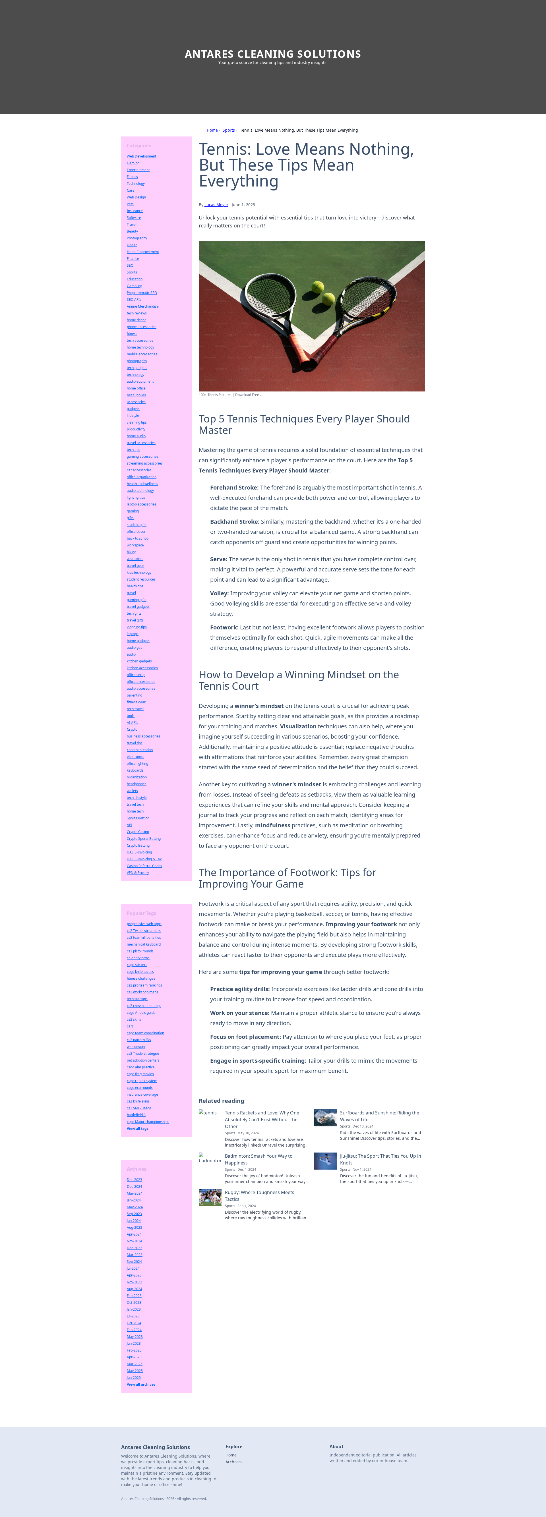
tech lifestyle (137, 797)
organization (137, 777)
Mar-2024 (134, 1193)
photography (137, 360)
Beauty (132, 231)
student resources (141, 579)
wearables (135, 558)
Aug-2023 (134, 1227)
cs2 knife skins (138, 1101)
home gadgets (138, 640)
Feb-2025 (134, 1350)
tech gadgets (137, 367)
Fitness (132, 176)
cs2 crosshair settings (144, 1005)
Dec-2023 (134, 1179)
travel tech (135, 804)
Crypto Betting (138, 845)
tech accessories (140, 340)
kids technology (139, 572)
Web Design (136, 197)
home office (136, 388)
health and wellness (142, 483)
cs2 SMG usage (139, 1108)
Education (134, 279)
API (129, 824)
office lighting (137, 763)
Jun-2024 (134, 1220)
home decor (136, 320)
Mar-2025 (134, 1363)
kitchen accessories (142, 668)
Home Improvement (143, 251)
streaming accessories (145, 463)
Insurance (135, 210)
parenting (134, 695)
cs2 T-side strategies (143, 1053)
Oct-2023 (134, 1302)
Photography (137, 238)
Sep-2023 (134, 1213)
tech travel (135, 708)
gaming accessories (142, 456)
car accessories (139, 470)
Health (132, 245)
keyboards (135, 770)
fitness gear (136, 702)
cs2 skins (134, 1019)
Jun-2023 (134, 1343)
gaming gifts (136, 599)
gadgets (133, 408)
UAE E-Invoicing (139, 852)
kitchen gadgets (139, 661)
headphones (136, 784)
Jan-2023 (134, 1309)
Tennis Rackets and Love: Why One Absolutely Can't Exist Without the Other (262, 1120)
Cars (130, 190)
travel (131, 592)
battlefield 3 (136, 1114)
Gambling (134, 285)
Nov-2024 (134, 1241)
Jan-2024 (134, 1200)
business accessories (143, 736)
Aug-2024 (134, 1288)
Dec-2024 (134, 1186)
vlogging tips (137, 627)
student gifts (136, 524)
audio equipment (140, 381)
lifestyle (133, 415)
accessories (136, 401)
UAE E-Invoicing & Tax (144, 859)
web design (136, 1046)
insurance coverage (142, 1094)
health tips (135, 586)
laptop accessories (141, 504)
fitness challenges (141, 978)
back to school (138, 538)
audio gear (135, 647)
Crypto (132, 729)
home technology (140, 347)
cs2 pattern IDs (139, 1039)
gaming (133, 511)
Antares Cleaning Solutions (273, 54)
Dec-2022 (134, 1247)
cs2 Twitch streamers (144, 930)
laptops (132, 633)
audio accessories (141, 688)
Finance (133, 258)
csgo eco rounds (140, 1087)
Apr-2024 (134, 1234)
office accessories (141, 681)
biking (131, 552)
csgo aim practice (141, 1067)
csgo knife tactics (140, 971)
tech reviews (137, 313)
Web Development (141, 156)
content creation (140, 749)
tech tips (133, 449)
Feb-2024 (134, 1329)
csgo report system (142, 1080)
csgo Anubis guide (141, 1012)
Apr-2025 (134, 1357)
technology (135, 374)
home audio (136, 436)
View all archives (141, 1384)
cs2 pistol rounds (140, 951)
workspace (135, 545)
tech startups (137, 998)
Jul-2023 (133, 1316)
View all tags (137, 1128)
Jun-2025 (134, 1377)
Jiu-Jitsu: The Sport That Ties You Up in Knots (380, 1159)
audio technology (140, 490)
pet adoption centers (143, 1060)
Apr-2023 (134, 1275)
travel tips (134, 743)
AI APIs (132, 722)
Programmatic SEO (142, 292)
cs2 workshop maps (142, 992)
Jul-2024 (133, 1268)
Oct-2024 (134, 1323)
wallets (132, 790)
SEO (130, 265)
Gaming (133, 163)
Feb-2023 (134, 1295)
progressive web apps (144, 923)
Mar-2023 (134, 1254)
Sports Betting (138, 818)
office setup (136, 674)
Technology (136, 183)
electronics (135, 756)
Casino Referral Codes (144, 865)
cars (130, 1026)
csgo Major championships (148, 1121)
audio (131, 654)
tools (131, 715)
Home (212, 130)
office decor (136, 531)
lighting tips (136, 497)
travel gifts (135, 620)
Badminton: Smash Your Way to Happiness (259, 1159)
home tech (135, 811)
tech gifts (134, 613)
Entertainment (138, 169)
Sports (229, 130)
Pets (130, 204)
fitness (132, 333)
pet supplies (136, 395)
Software (134, 217)
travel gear (135, 565)
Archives (234, 1461)
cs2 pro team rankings (144, 985)
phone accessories (141, 326)
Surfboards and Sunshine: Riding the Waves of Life (379, 1116)
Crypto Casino (138, 831)
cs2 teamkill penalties (144, 937)
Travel (131, 224)
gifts (130, 517)
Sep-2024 (134, 1261)
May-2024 (135, 1207)
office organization (141, 476)
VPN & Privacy (138, 872)
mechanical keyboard (144, 944)
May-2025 (135, 1370)
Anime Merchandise (143, 306)
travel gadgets (138, 606)
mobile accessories (142, 354)
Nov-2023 (134, 1282)
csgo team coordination (145, 1033)
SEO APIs (134, 299)
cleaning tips (137, 422)
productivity (136, 429)
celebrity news (138, 958)
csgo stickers (137, 964)
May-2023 (135, 1336)
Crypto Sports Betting (144, 838)
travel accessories (141, 442)
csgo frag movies (140, 1074)
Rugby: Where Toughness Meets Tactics (259, 1195)
